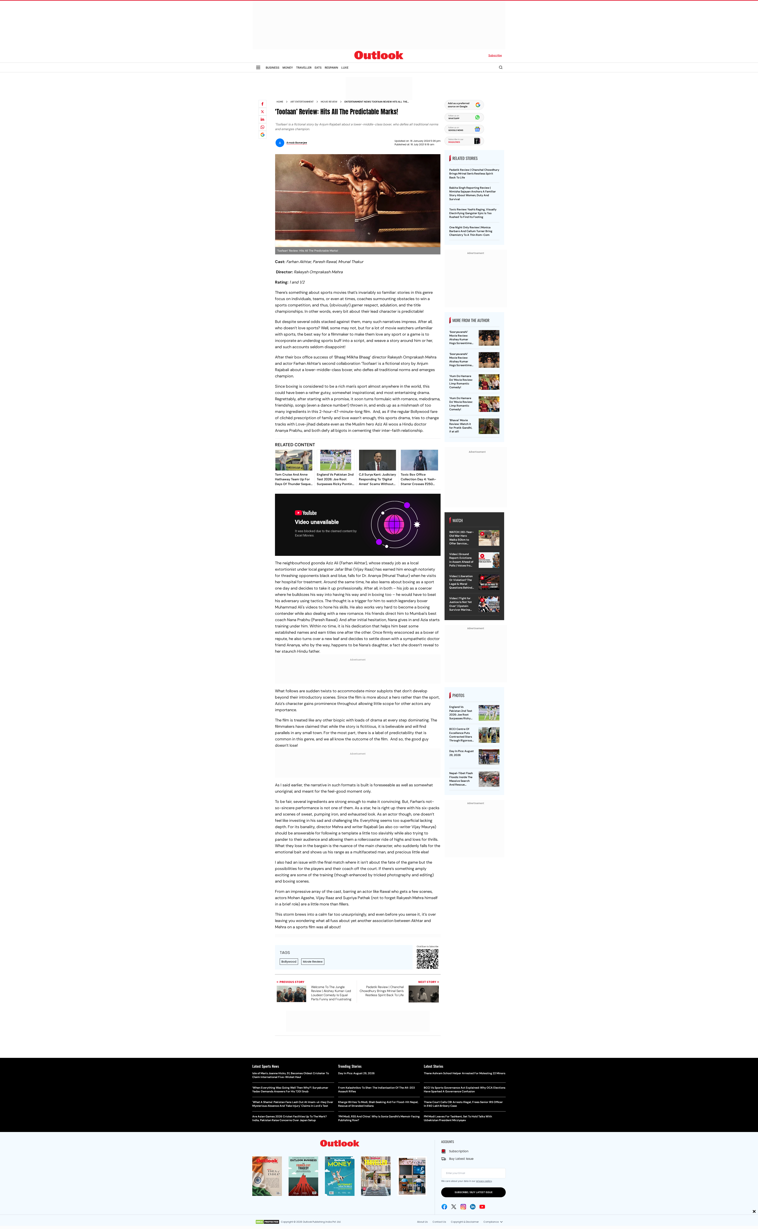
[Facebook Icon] (444, 1207)
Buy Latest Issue (461, 1158)
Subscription (458, 1151)
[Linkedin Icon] (473, 1207)
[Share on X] (262, 111)
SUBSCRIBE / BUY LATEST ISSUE (474, 1192)
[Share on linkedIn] (262, 119)
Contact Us (439, 1221)
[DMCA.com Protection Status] (267, 1222)
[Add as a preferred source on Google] (262, 134)
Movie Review (313, 961)
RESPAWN (331, 67)
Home (280, 101)
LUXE (344, 67)
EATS (318, 67)
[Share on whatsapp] (262, 127)
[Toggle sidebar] (258, 67)
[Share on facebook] (262, 104)
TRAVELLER (303, 67)
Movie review (329, 101)
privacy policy (484, 1181)
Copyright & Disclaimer (465, 1221)
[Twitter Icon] (454, 1207)
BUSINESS (272, 67)
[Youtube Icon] (482, 1207)
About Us (422, 1221)
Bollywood (288, 961)
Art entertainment (302, 101)
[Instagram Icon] (463, 1207)
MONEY (287, 67)
